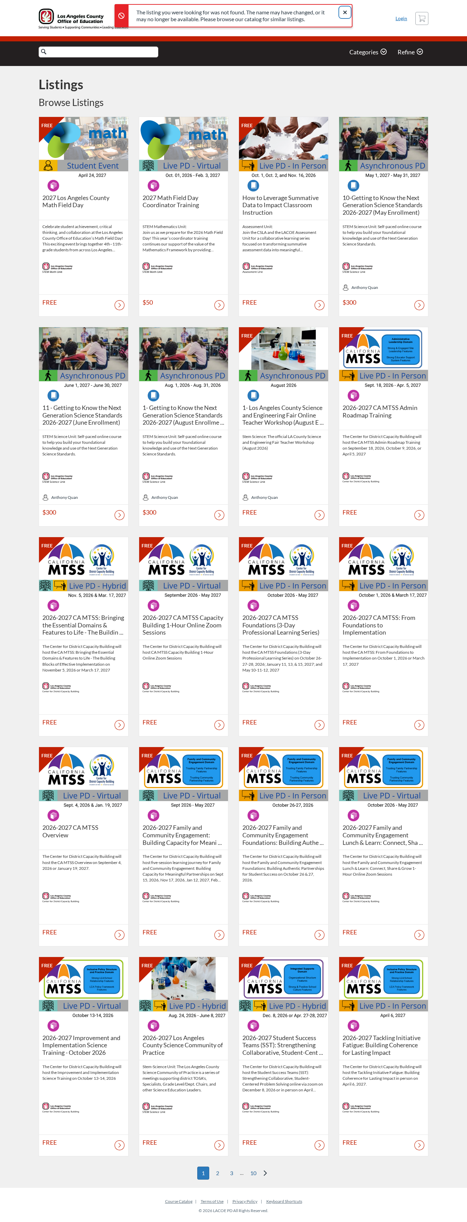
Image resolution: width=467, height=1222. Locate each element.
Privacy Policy (244, 1201)
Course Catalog (178, 1201)
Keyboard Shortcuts (284, 1201)
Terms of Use (212, 1201)
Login (401, 18)
